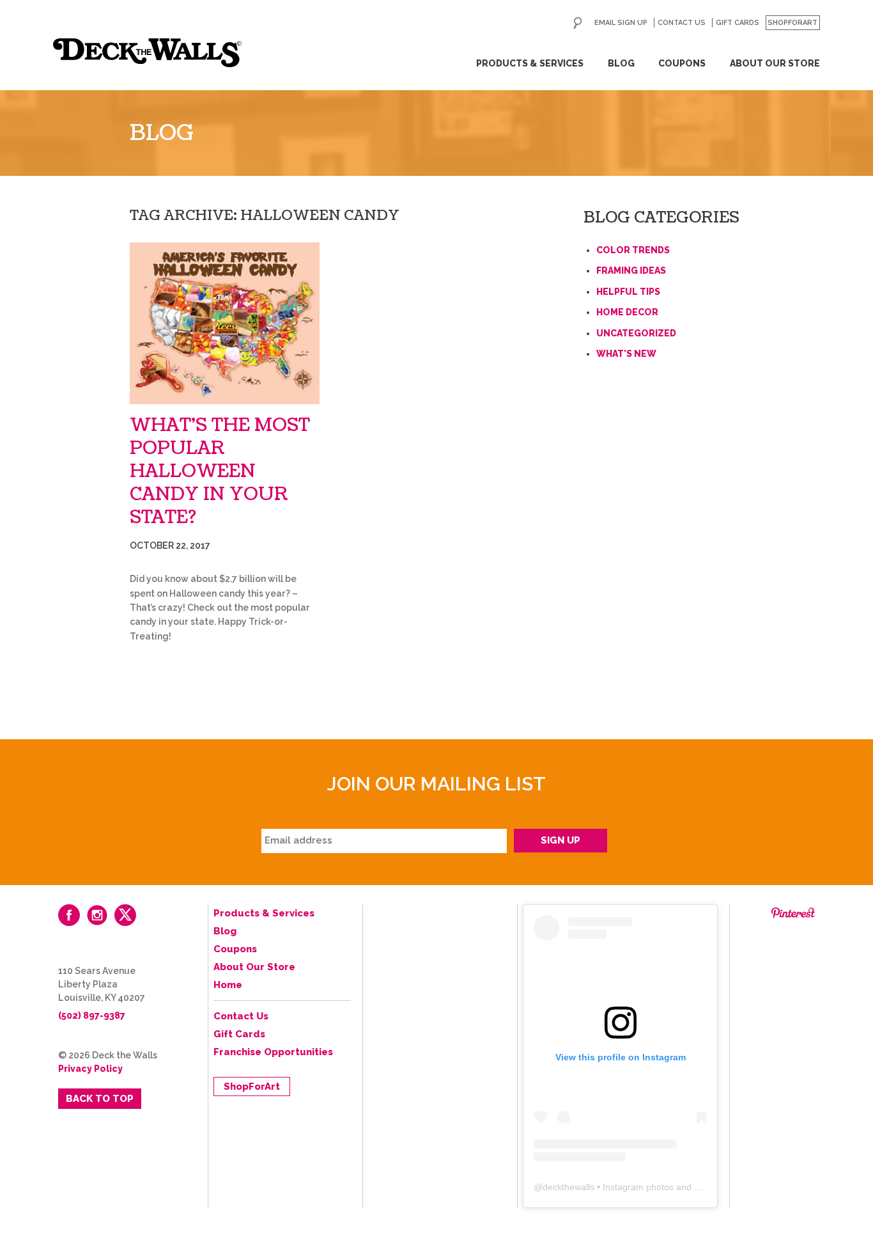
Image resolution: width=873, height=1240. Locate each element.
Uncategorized (636, 333)
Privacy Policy (90, 1068)
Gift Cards (737, 23)
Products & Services (529, 63)
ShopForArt (792, 23)
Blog (621, 63)
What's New (626, 354)
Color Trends (633, 250)
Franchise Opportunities (273, 1052)
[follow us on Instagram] (97, 915)
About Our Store (775, 63)
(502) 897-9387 (91, 1015)
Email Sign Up (620, 23)
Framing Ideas (631, 270)
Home (227, 985)
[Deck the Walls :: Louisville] (147, 53)
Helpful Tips (628, 291)
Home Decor (627, 312)
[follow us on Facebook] (69, 915)
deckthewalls (568, 1187)
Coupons (682, 63)
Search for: (577, 23)
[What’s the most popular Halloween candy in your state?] (225, 323)
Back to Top (100, 1098)
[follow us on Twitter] (125, 915)
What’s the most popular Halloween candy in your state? (220, 471)
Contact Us (682, 23)
